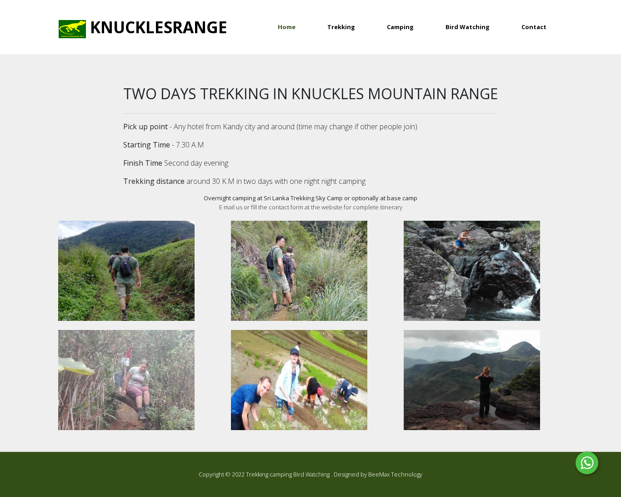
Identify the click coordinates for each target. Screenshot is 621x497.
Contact (533, 27)
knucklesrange (156, 27)
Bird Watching (468, 27)
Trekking (341, 27)
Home (294, 26)
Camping (400, 27)
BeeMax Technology (395, 474)
